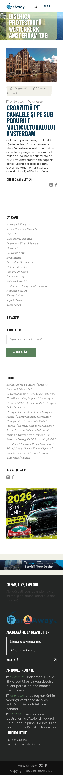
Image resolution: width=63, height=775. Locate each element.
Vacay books (13, 305)
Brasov (42, 385)
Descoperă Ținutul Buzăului (22, 243)
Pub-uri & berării (16, 281)
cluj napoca (29, 398)
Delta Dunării (14, 407)
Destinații (20, 88)
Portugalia (24, 439)
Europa (46, 412)
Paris (48, 435)
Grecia (26, 421)
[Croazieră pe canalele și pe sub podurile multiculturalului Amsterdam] (31, 65)
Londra (47, 426)
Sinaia (18, 448)
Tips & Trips (14, 300)
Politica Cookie (16, 740)
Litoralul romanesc (29, 426)
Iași (34, 421)
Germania (43, 417)
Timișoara (12, 458)
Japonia (10, 426)
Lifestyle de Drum (17, 272)
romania (46, 444)
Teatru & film (14, 295)
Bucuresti (12, 389)
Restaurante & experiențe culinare (26, 286)
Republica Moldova (17, 444)
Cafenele (11, 234)
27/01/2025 (17, 102)
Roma (35, 444)
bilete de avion (25, 385)
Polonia (10, 439)
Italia (42, 421)
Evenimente (13, 258)
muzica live (24, 435)
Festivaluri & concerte (19, 262)
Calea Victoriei (45, 394)
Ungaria (25, 458)
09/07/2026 (17, 677)
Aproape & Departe (18, 224)
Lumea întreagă (15, 276)
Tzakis (37, 102)
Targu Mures (38, 453)
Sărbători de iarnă (17, 453)
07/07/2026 (17, 714)
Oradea (38, 435)
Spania (46, 448)
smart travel (32, 448)
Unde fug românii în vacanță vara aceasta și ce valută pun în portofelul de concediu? (30, 702)
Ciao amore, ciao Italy (19, 239)
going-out (13, 421)
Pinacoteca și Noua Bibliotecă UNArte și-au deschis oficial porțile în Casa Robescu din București (30, 683)
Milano (10, 435)
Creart (10, 403)
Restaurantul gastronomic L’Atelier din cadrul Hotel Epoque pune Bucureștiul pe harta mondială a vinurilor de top (31, 720)
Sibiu (9, 448)
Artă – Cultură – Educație (21, 229)
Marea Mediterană (38, 430)
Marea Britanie (15, 430)
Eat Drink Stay (15, 253)
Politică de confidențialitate (24, 744)
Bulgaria (25, 389)
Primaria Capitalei (43, 439)
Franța (10, 417)
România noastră (16, 291)
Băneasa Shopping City (20, 394)
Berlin (10, 385)
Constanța (45, 398)
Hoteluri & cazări (16, 267)
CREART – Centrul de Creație (35, 403)
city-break (13, 398)
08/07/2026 (17, 696)
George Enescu (26, 417)
